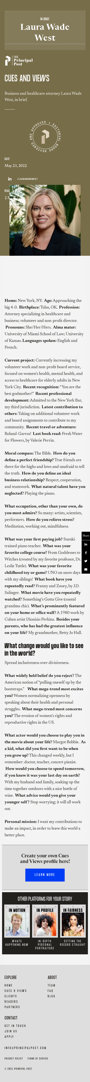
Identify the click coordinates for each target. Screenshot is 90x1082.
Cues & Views (16, 991)
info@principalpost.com (26, 1048)
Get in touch (15, 1026)
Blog (52, 996)
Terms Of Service (37, 1058)
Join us (11, 1031)
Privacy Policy (14, 1058)
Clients (11, 996)
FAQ (51, 991)
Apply (9, 1037)
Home (9, 985)
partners (13, 1007)
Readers (11, 1002)
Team (52, 985)
